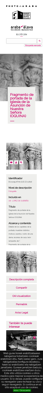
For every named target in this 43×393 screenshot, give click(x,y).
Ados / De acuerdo (22, 390)
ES (21, 34)
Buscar (39, 41)
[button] (34, 337)
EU (17, 34)
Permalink (21, 304)
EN (25, 34)
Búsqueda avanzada (33, 45)
